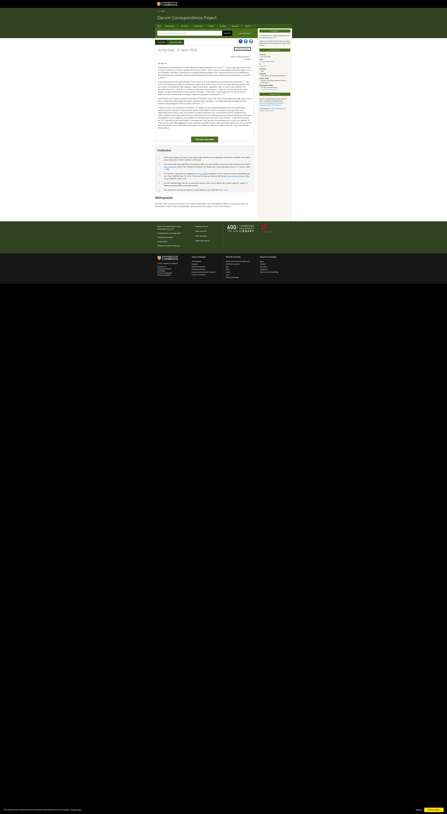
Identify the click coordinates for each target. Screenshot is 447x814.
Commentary (198, 26)
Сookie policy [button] (76, 810)
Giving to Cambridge (232, 277)
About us (248, 26)
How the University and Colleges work (238, 261)
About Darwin (170, 26)
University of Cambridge (168, 233)
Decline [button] (419, 810)
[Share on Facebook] (241, 41)
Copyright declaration (165, 237)
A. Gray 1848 (201, 174)
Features (263, 264)
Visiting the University (232, 264)
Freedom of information (164, 273)
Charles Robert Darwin (268, 61)
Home (158, 11)
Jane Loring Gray (170, 167)
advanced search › (245, 33)
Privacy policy (162, 241)
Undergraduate (196, 261)
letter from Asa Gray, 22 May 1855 (236, 176)
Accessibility (161, 271)
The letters (184, 26)
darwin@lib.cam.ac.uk (165, 229)
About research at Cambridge (269, 272)
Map (227, 267)
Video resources (201, 236)
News (227, 269)
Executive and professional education (203, 272)
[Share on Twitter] (246, 41)
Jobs (227, 275)
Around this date (175, 42)
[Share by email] (251, 41)
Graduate (195, 264)
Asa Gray (263, 66)
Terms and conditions (164, 275)
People (211, 26)
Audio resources (201, 231)
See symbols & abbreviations (269, 89)
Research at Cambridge (268, 257)
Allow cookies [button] (434, 810)
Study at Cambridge (199, 257)
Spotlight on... (264, 269)
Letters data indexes (202, 241)
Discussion (263, 267)
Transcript (161, 42)
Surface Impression (173, 246)
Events (228, 272)
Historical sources (201, 226)
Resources (235, 26)
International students (198, 267)
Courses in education (198, 275)
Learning (223, 26)
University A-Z (161, 267)
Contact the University (164, 269)
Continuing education (198, 269)
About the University (233, 257)
